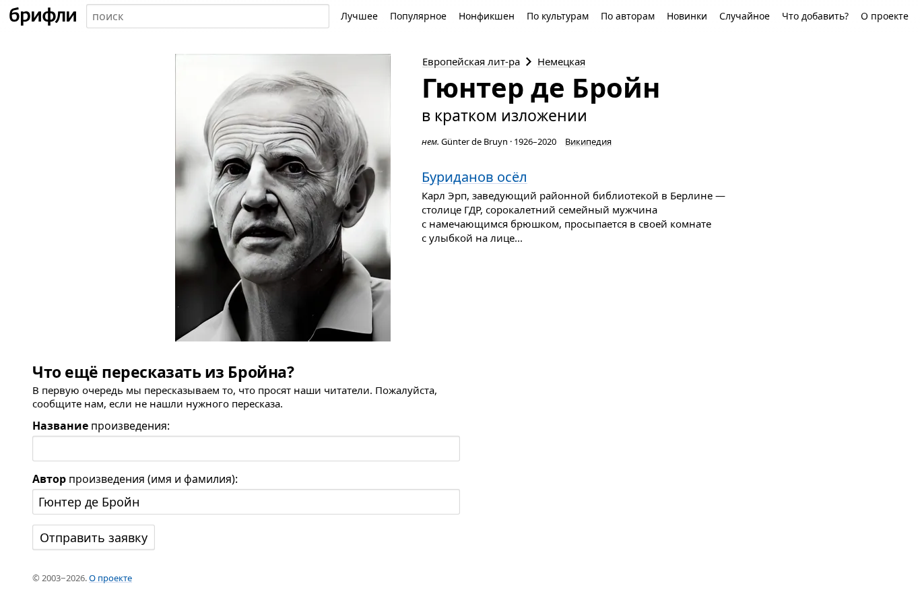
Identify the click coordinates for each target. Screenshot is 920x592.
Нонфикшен (487, 15)
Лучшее (359, 15)
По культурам (558, 15)
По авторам (628, 15)
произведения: (101, 425)
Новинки (687, 15)
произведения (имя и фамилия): (135, 478)
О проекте (885, 15)
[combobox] (207, 16)
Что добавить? (815, 15)
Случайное (744, 15)
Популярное (418, 15)
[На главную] (43, 16)
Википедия (588, 141)
